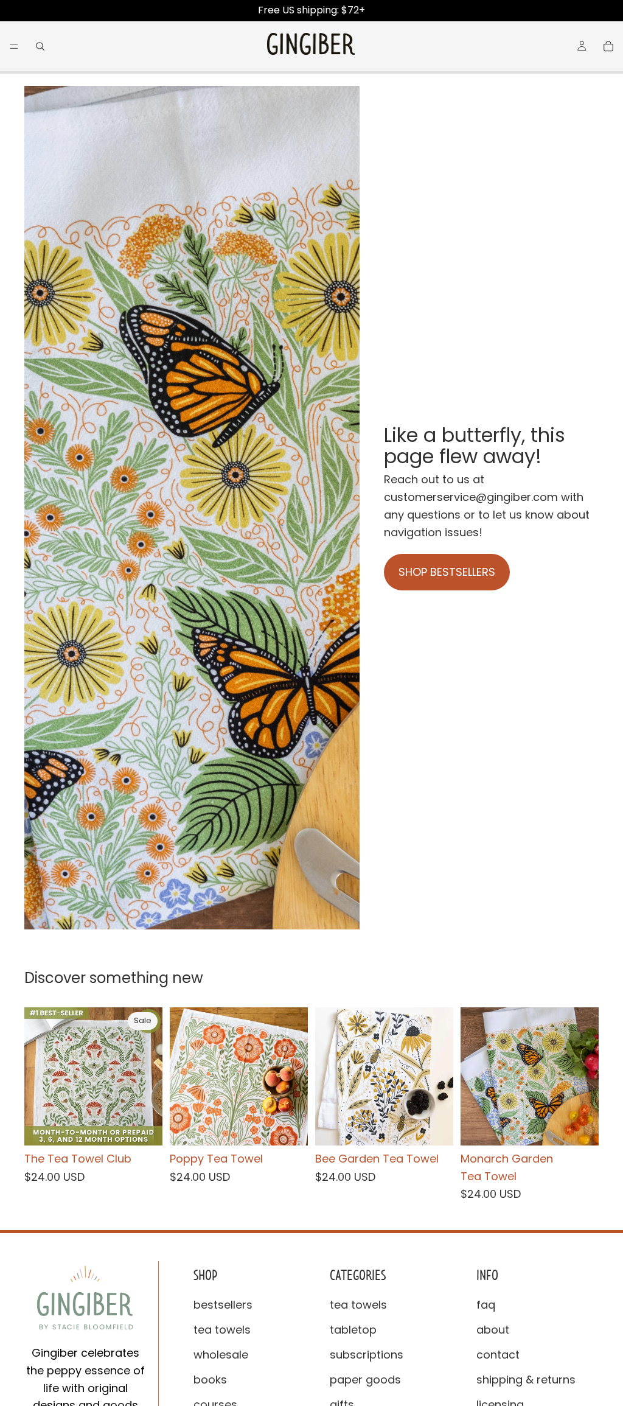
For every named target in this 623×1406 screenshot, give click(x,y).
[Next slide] (149, 1076)
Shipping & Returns (526, 1379)
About (492, 1329)
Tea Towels (222, 1329)
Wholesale (220, 1354)
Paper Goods (365, 1379)
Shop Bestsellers (447, 571)
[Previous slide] (37, 1076)
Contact (498, 1354)
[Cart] (608, 46)
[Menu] (14, 46)
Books (210, 1379)
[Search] (40, 46)
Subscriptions (366, 1354)
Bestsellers (222, 1304)
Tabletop (353, 1329)
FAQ (485, 1304)
